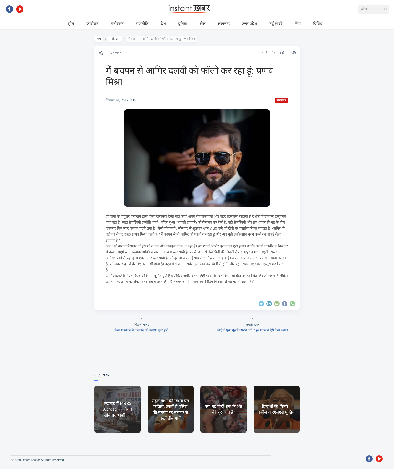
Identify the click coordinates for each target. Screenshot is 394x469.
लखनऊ (224, 23)
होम (71, 23)
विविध (317, 23)
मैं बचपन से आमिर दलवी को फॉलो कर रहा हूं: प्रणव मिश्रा (189, 76)
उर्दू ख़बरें (275, 23)
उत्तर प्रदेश (249, 23)
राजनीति (142, 23)
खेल (203, 23)
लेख (298, 23)
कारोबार (92, 23)
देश (163, 23)
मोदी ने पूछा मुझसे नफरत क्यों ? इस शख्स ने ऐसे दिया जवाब (252, 330)
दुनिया (182, 23)
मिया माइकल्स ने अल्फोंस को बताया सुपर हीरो (141, 330)
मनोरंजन (117, 23)
